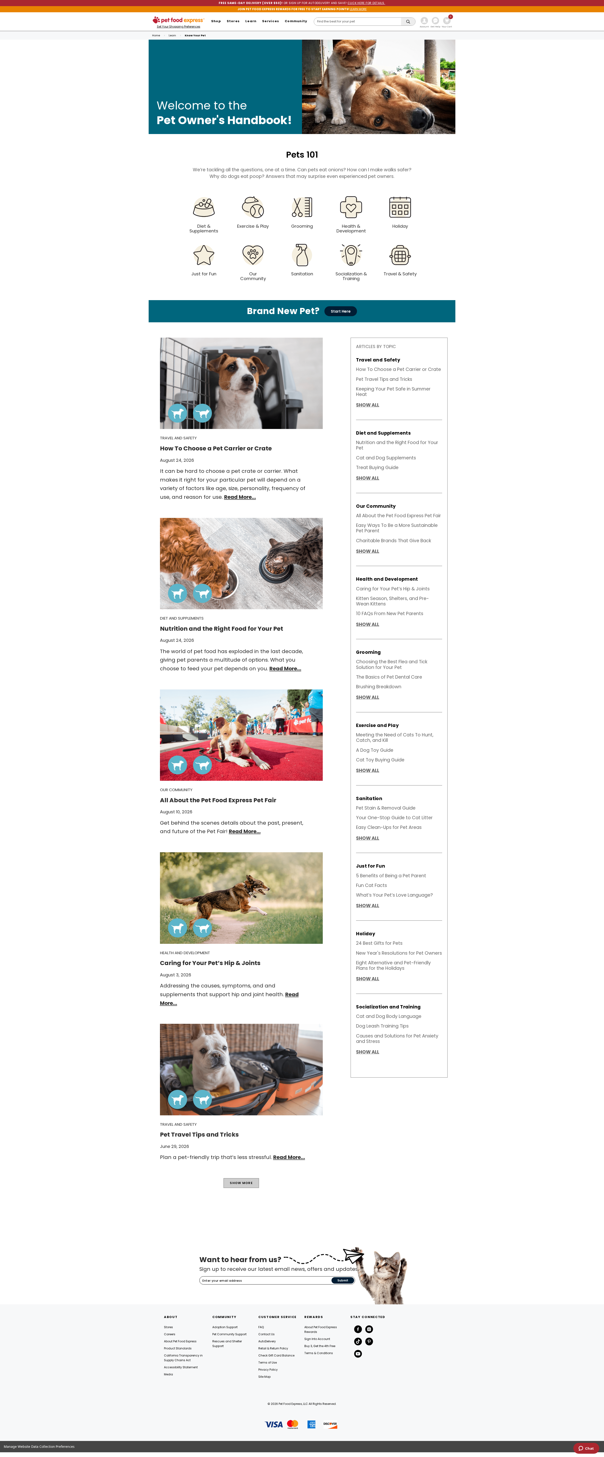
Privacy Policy (268, 1370)
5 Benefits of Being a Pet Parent (391, 876)
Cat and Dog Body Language (388, 1016)
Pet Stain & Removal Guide (385, 808)
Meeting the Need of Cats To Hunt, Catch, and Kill (394, 737)
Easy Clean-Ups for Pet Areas (389, 827)
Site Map (264, 1377)
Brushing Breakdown (378, 687)
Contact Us (266, 1334)
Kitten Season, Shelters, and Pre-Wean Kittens (392, 601)
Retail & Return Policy (273, 1348)
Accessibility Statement (181, 1367)
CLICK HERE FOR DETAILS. (366, 3)
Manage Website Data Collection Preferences (39, 1446)
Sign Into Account (317, 1339)
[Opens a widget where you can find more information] (586, 1449)
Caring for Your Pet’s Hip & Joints (393, 589)
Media (168, 1374)
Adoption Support (225, 1327)
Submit (342, 1280)
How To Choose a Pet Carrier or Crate (398, 369)
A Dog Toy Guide (374, 750)
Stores (168, 1327)
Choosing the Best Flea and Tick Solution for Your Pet (391, 664)
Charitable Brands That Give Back (393, 540)
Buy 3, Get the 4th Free (319, 1346)
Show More (241, 1183)
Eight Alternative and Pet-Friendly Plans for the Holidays (393, 965)
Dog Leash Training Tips (382, 1026)
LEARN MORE (358, 9)
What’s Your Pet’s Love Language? (394, 895)
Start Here (341, 311)
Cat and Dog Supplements (386, 458)
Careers (169, 1334)
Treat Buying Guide (377, 467)
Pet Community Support (229, 1334)
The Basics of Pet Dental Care (389, 677)
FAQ (261, 1327)
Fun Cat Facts (371, 885)
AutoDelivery (267, 1341)
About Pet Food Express (180, 1341)
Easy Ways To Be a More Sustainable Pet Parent (397, 528)
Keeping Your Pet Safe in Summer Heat (393, 392)
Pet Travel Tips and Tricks (384, 379)
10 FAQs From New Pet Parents (389, 613)
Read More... (240, 497)
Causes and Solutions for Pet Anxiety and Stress (397, 1039)
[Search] (408, 22)
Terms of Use (267, 1362)
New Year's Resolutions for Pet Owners (399, 953)
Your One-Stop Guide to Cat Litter (394, 818)
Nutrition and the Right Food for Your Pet (397, 445)
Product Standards (178, 1348)
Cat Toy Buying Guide (380, 760)
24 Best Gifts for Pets (379, 943)
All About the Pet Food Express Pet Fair (398, 515)
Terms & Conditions (318, 1353)
